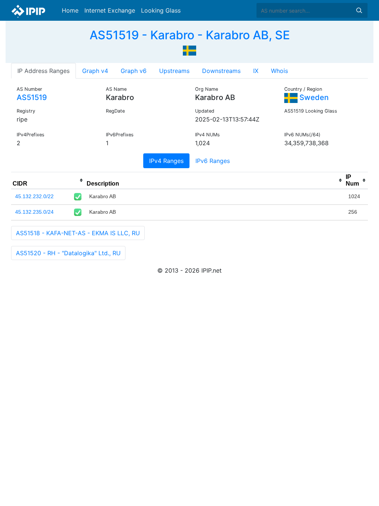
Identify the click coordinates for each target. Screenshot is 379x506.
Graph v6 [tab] (134, 70)
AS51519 (32, 97)
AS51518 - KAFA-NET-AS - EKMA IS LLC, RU (78, 233)
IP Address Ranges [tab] (43, 70)
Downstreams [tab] (221, 70)
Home (70, 10)
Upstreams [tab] (174, 70)
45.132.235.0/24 (34, 212)
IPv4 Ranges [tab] (166, 160)
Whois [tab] (279, 70)
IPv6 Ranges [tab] (212, 160)
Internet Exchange (109, 10)
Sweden (313, 97)
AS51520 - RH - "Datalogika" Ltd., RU (68, 253)
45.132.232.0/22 (34, 196)
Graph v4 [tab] (95, 70)
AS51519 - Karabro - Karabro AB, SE (190, 35)
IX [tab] (255, 70)
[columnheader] (48, 180)
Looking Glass (161, 10)
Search (359, 10)
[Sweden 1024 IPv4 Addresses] (189, 49)
